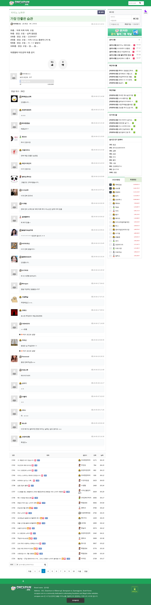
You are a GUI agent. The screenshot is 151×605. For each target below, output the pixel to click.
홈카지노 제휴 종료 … (120, 45)
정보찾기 (136, 24)
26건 (26, 24)
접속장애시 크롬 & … (120, 58)
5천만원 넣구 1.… (120, 123)
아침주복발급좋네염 (121, 104)
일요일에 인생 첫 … (120, 132)
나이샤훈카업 (118, 98)
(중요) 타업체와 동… (120, 52)
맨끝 (85, 571)
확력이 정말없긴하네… (122, 70)
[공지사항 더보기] (139, 39)
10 (74, 571)
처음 (29, 571)
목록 (102, 12)
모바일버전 (75, 600)
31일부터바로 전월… (121, 77)
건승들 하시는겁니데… (122, 107)
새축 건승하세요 (119, 129)
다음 (79, 571)
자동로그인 (115, 24)
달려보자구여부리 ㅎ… (122, 101)
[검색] (45, 564)
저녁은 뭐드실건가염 (121, 95)
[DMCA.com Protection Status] (134, 589)
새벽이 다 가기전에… (121, 80)
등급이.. (116, 83)
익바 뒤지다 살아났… (121, 120)
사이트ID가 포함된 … (120, 48)
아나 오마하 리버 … (120, 126)
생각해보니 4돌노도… (121, 74)
